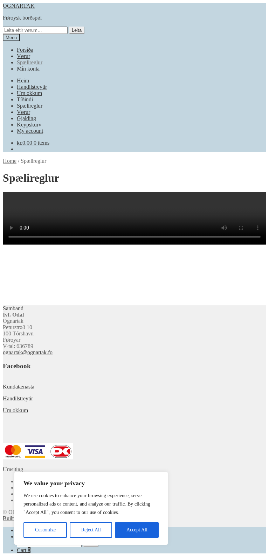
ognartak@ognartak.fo (28, 352)
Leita (77, 30)
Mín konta (28, 69)
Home (9, 161)
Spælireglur (29, 62)
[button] (8, 286)
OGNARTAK (19, 6)
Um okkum (29, 93)
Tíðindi (25, 99)
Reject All (91, 529)
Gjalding (26, 118)
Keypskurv (29, 125)
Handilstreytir (32, 87)
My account (30, 131)
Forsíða (25, 50)
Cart (23, 550)
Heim (23, 81)
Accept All (136, 529)
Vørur (23, 56)
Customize (45, 529)
